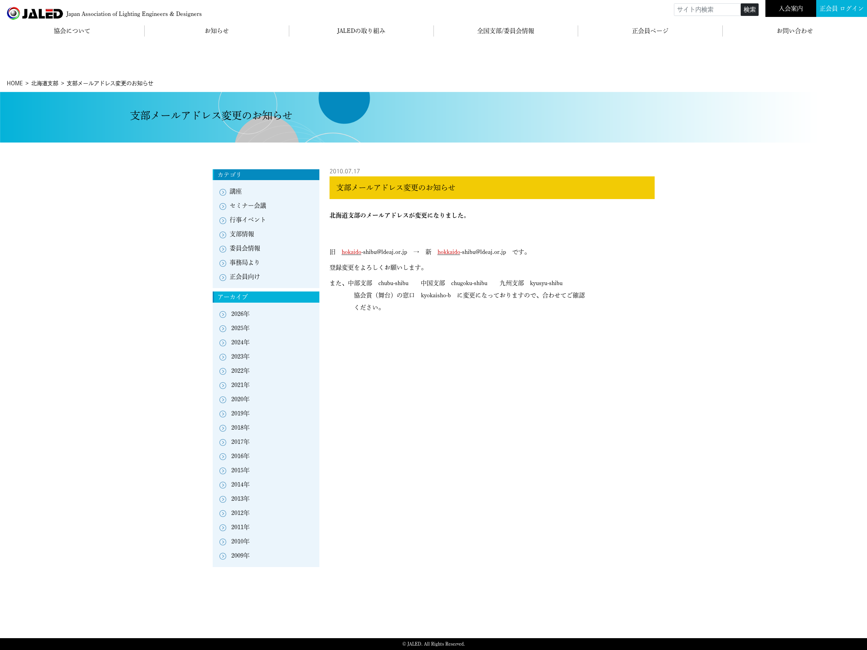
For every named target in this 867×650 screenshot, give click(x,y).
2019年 (240, 413)
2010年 (240, 541)
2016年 (240, 456)
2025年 (240, 328)
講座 (236, 191)
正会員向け (245, 277)
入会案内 (791, 8)
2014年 (240, 484)
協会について (72, 31)
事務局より (245, 262)
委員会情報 (245, 248)
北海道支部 (44, 83)
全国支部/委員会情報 (505, 31)
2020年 (240, 399)
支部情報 (242, 234)
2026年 (240, 314)
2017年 (240, 442)
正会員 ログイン (842, 8)
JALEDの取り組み (361, 31)
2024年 (240, 342)
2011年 (240, 527)
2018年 (240, 428)
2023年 (240, 356)
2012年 (240, 513)
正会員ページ (650, 31)
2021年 (240, 385)
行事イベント (248, 220)
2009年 (240, 555)
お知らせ (217, 31)
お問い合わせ (795, 31)
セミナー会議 (248, 205)
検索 (750, 9)
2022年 (240, 371)
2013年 (240, 499)
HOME (15, 83)
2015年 (240, 470)
